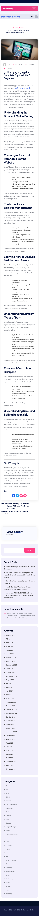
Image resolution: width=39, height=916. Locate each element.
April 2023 (9, 750)
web (7, 890)
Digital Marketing (11, 804)
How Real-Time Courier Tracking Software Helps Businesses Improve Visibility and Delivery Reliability (19, 575)
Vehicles (8, 886)
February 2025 (11, 702)
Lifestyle (9, 845)
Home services (11, 838)
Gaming (8, 823)
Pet (7, 856)
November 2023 (11, 732)
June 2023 (9, 743)
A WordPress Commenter (15, 613)
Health (8, 830)
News (8, 853)
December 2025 (11, 665)
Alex (9, 64)
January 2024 (10, 728)
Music (8, 849)
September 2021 (11, 762)
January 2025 (10, 706)
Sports (21, 28)
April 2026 (9, 650)
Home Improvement (12, 834)
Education (9, 808)
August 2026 (10, 635)
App (7, 793)
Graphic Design (11, 827)
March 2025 (10, 698)
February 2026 (11, 657)
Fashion (8, 812)
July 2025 (9, 683)
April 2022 (9, 758)
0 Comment (30, 64)
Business (8, 801)
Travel (8, 882)
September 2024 (11, 721)
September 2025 (11, 676)
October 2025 (10, 672)
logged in (18, 532)
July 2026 (9, 639)
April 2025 (9, 695)
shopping (9, 868)
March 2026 (10, 654)
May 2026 (9, 646)
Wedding (9, 894)
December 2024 (11, 709)
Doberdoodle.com (10, 16)
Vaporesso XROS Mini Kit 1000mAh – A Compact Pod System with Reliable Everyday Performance (18, 595)
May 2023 (9, 747)
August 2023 (10, 739)
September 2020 (11, 769)
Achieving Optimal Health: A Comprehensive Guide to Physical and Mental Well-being (21, 615)
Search (29, 550)
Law (7, 842)
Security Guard (11, 860)
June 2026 (9, 643)
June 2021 (9, 765)
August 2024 (10, 724)
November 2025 (11, 669)
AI (6, 786)
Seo (7, 864)
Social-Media (10, 871)
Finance (8, 816)
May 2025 (9, 691)
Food (7, 819)
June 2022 (9, 754)
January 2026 (10, 661)
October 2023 (10, 735)
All (7, 790)
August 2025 (10, 680)
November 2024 (11, 713)
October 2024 (10, 717)
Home (15, 28)
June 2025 (9, 687)
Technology (9, 879)
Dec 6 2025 (18, 64)
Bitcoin (8, 797)
